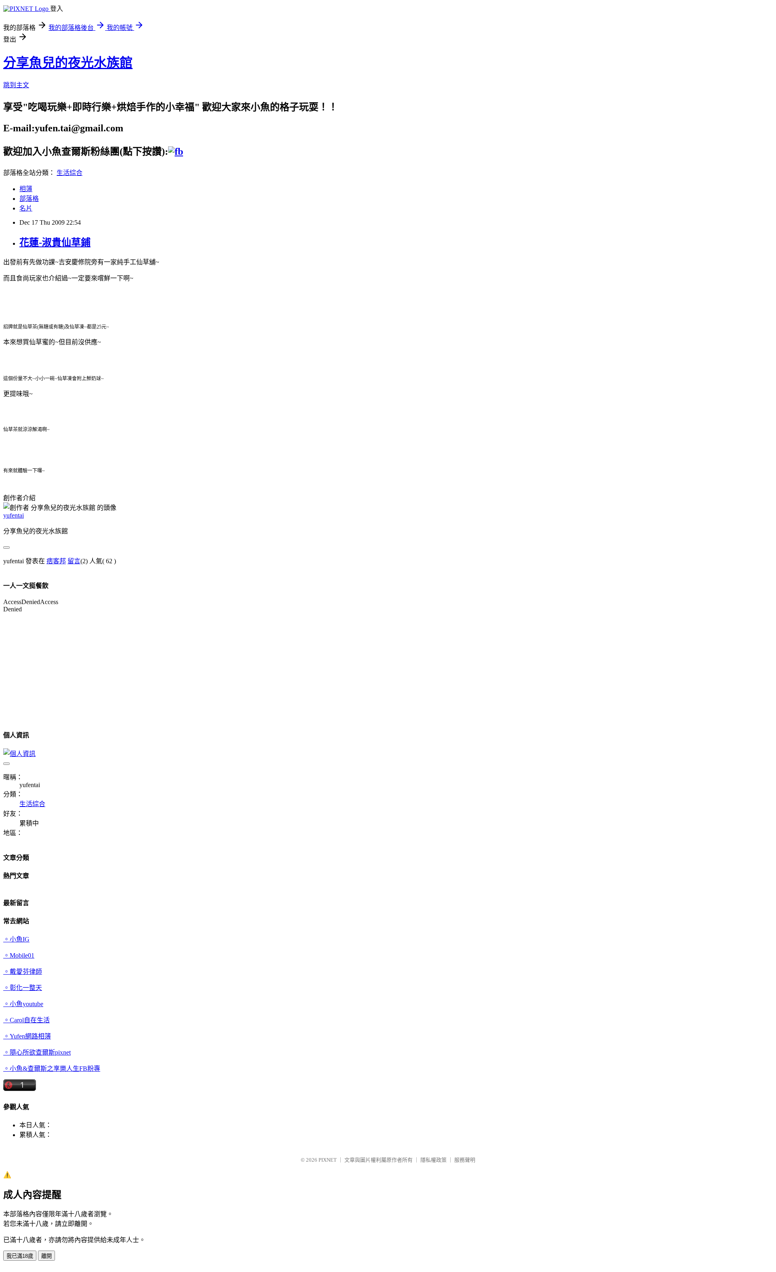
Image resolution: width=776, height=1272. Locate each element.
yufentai (13, 515)
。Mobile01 (18, 955)
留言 (73, 561)
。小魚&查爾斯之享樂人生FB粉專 (51, 1068)
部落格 (29, 198)
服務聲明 (464, 1160)
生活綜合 (69, 172)
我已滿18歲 (19, 1256)
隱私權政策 (433, 1160)
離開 (46, 1256)
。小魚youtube (23, 1003)
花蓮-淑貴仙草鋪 (55, 242)
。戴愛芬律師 (22, 971)
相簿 (25, 188)
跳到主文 (16, 85)
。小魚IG (16, 939)
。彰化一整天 (22, 987)
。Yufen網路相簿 (27, 1036)
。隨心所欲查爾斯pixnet (37, 1052)
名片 (25, 208)
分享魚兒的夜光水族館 (68, 62)
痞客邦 (56, 561)
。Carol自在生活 (26, 1020)
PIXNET (327, 1160)
